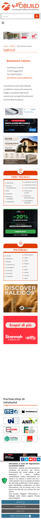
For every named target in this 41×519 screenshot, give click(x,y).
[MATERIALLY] (30, 411)
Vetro (26, 278)
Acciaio (8, 256)
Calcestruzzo (10, 264)
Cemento (9, 270)
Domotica (9, 194)
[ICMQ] (11, 429)
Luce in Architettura (30, 188)
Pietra (26, 261)
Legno (26, 258)
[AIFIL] (30, 438)
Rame (26, 269)
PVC (25, 266)
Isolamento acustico (30, 182)
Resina (26, 272)
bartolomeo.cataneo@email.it (19, 78)
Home (5, 46)
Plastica (26, 263)
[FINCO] (30, 429)
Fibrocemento (28, 255)
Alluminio (9, 259)
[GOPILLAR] (11, 438)
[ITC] (11, 411)
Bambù (8, 261)
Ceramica (9, 273)
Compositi (9, 276)
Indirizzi (12, 46)
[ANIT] (30, 420)
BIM (7, 191)
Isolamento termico (30, 185)
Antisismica (10, 183)
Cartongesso (10, 267)
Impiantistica (10, 201)
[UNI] (11, 420)
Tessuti (26, 275)
